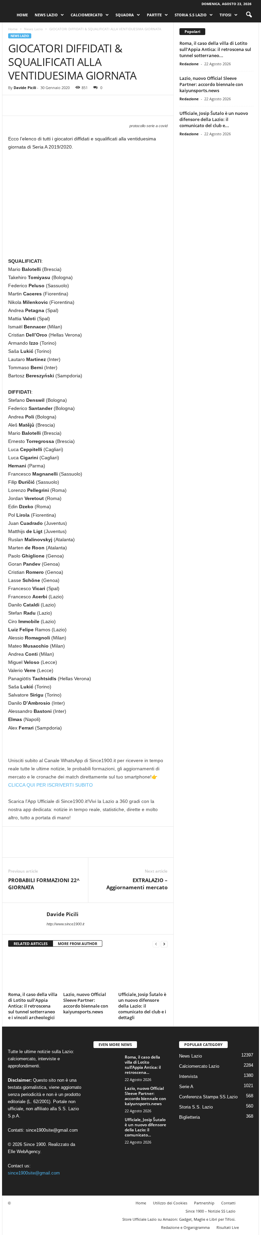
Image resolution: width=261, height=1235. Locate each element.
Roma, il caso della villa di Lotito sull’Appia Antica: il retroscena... (143, 1064)
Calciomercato (87, 14)
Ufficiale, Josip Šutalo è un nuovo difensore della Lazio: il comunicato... (145, 1127)
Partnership (204, 1202)
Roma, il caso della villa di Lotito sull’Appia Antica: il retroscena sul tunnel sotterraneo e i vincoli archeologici (32, 1005)
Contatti (228, 1202)
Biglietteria (189, 1117)
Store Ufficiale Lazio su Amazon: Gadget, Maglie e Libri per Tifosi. (179, 1219)
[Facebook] (15, 105)
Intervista (188, 1076)
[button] (248, 14)
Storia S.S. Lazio (196, 1107)
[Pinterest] (46, 105)
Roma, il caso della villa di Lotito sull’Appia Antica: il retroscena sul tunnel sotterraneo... (215, 49)
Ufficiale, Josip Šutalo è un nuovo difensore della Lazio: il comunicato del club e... (213, 119)
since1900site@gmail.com (52, 1130)
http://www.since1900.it (65, 924)
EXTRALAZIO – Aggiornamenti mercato (137, 884)
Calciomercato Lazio (199, 1066)
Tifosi (225, 14)
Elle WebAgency (24, 1151)
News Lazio (46, 14)
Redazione (189, 63)
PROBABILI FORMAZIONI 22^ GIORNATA (44, 884)
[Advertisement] (88, 206)
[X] (30, 105)
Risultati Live (227, 1227)
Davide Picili (25, 87)
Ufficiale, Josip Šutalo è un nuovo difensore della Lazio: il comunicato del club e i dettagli (142, 1005)
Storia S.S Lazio (191, 14)
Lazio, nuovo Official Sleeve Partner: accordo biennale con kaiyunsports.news (85, 1003)
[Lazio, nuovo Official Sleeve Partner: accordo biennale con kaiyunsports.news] (87, 971)
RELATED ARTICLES (31, 943)
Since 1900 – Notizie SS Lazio (211, 1211)
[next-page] (164, 943)
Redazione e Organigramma (185, 1227)
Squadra (125, 14)
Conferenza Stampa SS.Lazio (208, 1096)
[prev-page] (156, 943)
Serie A (186, 1086)
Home (22, 14)
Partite (154, 14)
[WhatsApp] (62, 105)
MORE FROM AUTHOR (77, 943)
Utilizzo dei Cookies (170, 1202)
